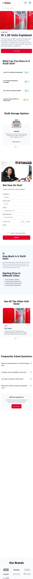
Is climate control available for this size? (13, 372)
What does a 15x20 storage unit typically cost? (14, 387)
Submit (16, 237)
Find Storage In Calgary (12, 279)
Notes (4, 225)
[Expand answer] (31, 363)
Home (3, 8)
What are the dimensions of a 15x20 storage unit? (15, 364)
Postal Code (6, 201)
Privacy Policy (21, 233)
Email (5, 207)
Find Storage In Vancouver (13, 283)
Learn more (15, 142)
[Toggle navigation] (2, 2)
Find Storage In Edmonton (13, 281)
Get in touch (16, 406)
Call (23, 222)
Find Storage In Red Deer (13, 285)
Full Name (6, 194)
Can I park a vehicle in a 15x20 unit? (12, 379)
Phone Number (7, 214)
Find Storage (16, 51)
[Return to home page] (7, 3)
